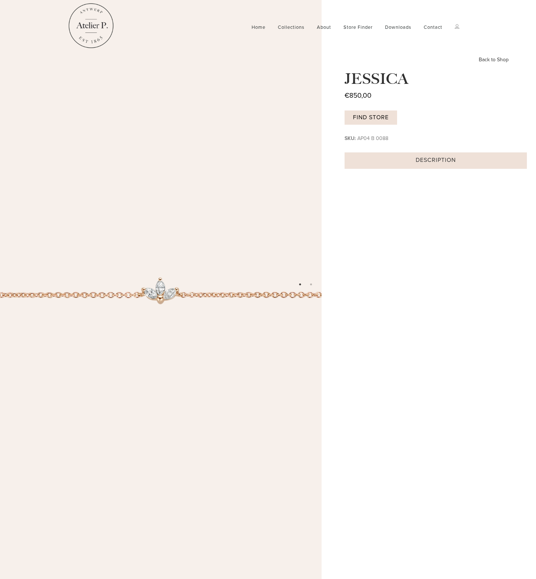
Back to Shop (494, 60)
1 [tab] (300, 284)
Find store (371, 117)
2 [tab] (311, 284)
